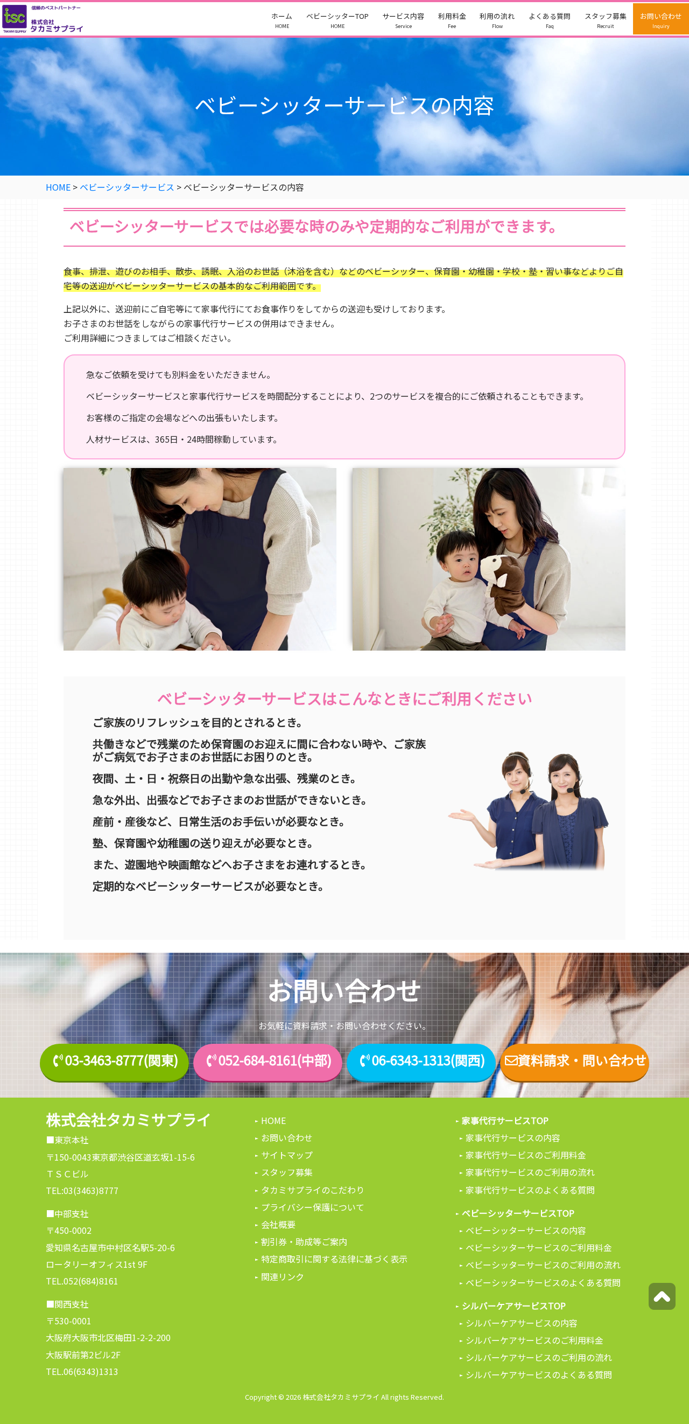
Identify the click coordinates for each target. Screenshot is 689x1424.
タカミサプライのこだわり (312, 1189)
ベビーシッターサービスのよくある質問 (543, 1282)
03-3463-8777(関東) (121, 1060)
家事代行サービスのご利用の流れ (530, 1171)
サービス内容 (403, 20)
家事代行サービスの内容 (513, 1137)
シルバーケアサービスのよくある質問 (539, 1374)
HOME (273, 1120)
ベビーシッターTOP (337, 20)
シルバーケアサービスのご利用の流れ (539, 1357)
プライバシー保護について (312, 1206)
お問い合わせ (661, 20)
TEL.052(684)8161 (82, 1280)
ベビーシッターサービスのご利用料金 (539, 1247)
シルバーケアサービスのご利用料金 (534, 1340)
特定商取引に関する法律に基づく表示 (334, 1258)
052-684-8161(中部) (275, 1060)
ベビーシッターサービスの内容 (526, 1230)
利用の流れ (497, 20)
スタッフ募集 (606, 20)
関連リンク (282, 1276)
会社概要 (278, 1224)
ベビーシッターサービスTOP (518, 1212)
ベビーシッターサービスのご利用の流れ (543, 1264)
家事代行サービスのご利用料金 (526, 1154)
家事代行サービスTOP (505, 1120)
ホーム (281, 20)
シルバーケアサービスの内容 (522, 1322)
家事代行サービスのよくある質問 (530, 1189)
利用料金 (452, 20)
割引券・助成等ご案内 (304, 1241)
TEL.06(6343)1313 (82, 1371)
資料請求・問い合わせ (582, 1060)
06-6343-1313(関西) (428, 1060)
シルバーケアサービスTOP (514, 1305)
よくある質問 (550, 20)
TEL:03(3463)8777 (82, 1190)
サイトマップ (287, 1154)
